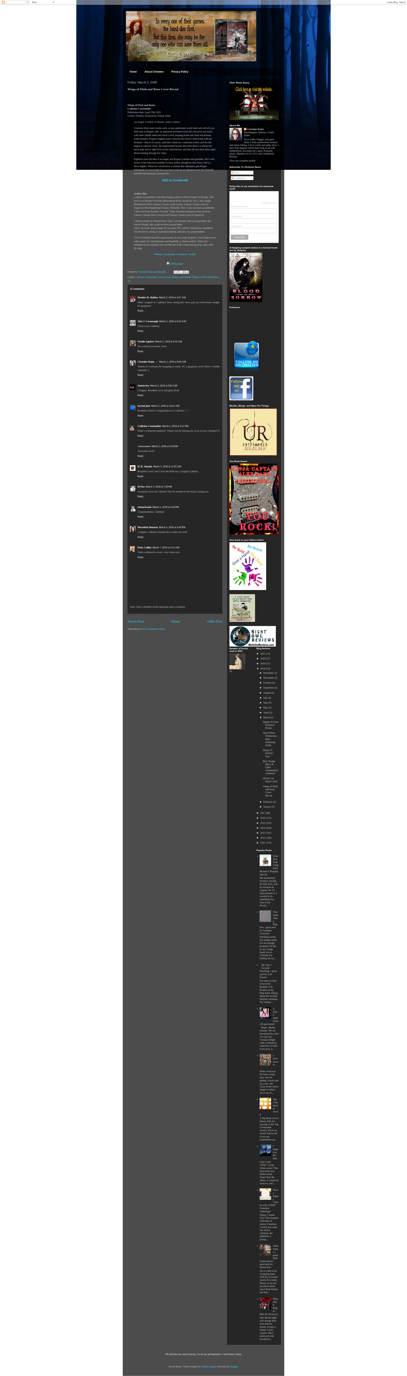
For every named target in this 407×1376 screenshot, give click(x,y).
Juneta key (143, 385)
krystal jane (144, 405)
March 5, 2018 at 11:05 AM (167, 466)
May (266, 707)
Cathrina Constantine (146, 277)
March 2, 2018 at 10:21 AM (165, 405)
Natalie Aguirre (146, 341)
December (268, 673)
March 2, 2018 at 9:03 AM (163, 385)
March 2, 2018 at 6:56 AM (168, 341)
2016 (263, 818)
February (268, 801)
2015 (263, 823)
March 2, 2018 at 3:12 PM (175, 426)
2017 (263, 813)
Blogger (234, 1366)
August (267, 692)
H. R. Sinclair (145, 466)
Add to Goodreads (175, 180)
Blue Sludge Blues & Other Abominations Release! (270, 767)
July (265, 697)
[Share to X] (181, 272)
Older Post (214, 621)
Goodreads (169, 254)
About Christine (154, 71)
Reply (141, 310)
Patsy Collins (145, 547)
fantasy (174, 277)
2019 (263, 663)
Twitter (192, 254)
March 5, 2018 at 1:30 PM (159, 486)
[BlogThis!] (178, 272)
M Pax (141, 486)
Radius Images (208, 1366)
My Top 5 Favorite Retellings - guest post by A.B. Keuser (268, 971)
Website (158, 254)
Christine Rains (146, 271)
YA (129, 281)
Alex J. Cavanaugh (148, 321)
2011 (263, 842)
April (266, 712)
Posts (236, 172)
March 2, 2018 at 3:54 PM (165, 446)
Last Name (236, 226)
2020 (263, 658)
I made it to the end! (275, 1152)
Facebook (182, 254)
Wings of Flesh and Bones (205, 277)
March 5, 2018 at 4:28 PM (165, 507)
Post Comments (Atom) (153, 629)
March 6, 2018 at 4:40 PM (172, 527)
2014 (263, 828)
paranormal (185, 277)
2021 (263, 653)
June (266, 702)
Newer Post (136, 621)
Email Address (239, 206)
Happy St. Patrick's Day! (268, 753)
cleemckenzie (145, 507)
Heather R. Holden (148, 297)
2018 (263, 668)
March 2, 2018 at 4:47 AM (172, 297)
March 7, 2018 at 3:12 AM (165, 547)
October (267, 682)
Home (133, 71)
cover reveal (164, 277)
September (269, 687)
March (266, 717)
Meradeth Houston (148, 527)
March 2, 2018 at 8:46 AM (172, 361)
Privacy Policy (179, 71)
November (269, 677)
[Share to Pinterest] (187, 272)
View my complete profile (242, 160)
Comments (239, 178)
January (267, 806)
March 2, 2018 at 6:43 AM (172, 321)
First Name (236, 216)
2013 (263, 832)
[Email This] (175, 272)
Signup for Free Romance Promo (271, 725)
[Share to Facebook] (184, 272)
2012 (263, 837)
